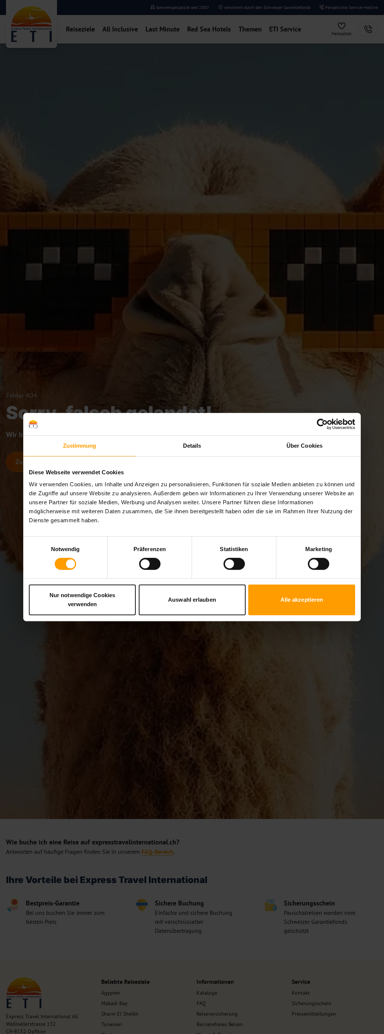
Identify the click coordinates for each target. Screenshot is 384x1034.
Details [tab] (192, 445)
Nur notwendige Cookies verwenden (82, 599)
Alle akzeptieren (301, 599)
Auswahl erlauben (192, 599)
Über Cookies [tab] (304, 445)
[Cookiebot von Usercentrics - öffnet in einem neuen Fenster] (322, 424)
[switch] (149, 564)
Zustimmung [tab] (79, 445)
